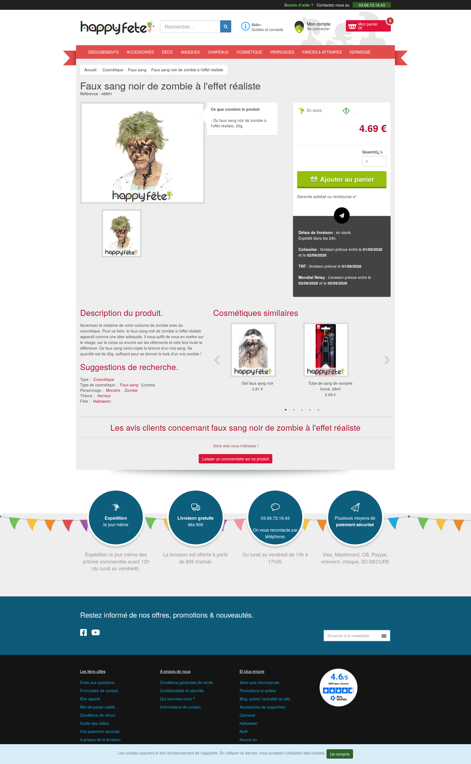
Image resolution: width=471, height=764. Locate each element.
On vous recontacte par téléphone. (275, 533)
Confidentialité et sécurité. (182, 690)
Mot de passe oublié (97, 707)
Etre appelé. (90, 698)
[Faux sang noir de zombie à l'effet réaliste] (121, 233)
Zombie (131, 390)
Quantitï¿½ (372, 152)
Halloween (102, 401)
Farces (322, 52)
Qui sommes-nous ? (177, 698)
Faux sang (129, 384)
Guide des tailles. (95, 723)
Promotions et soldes (258, 690)
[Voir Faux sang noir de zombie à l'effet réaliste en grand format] (142, 152)
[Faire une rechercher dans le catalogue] (225, 26)
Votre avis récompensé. (260, 682)
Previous (217, 360)
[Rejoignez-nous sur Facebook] (83, 632)
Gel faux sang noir (257, 383)
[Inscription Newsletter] (384, 635)
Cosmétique (249, 52)
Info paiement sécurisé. (100, 731)
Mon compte (319, 25)
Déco (167, 52)
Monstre (113, 390)
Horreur (104, 395)
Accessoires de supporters (262, 707)
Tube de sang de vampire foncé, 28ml (330, 386)
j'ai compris (339, 754)
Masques (190, 52)
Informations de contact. (181, 707)
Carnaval (247, 715)
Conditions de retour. (98, 715)
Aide (255, 24)
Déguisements (103, 52)
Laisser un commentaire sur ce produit (235, 458)
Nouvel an (248, 739)
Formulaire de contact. (99, 690)
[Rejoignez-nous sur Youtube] (95, 632)
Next (387, 360)
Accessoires (140, 52)
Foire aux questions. (97, 682)
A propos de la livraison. (101, 739)
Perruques (282, 52)
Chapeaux (218, 52)
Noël (243, 731)
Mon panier (374, 25)
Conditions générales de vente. (187, 682)
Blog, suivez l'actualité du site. (265, 698)
